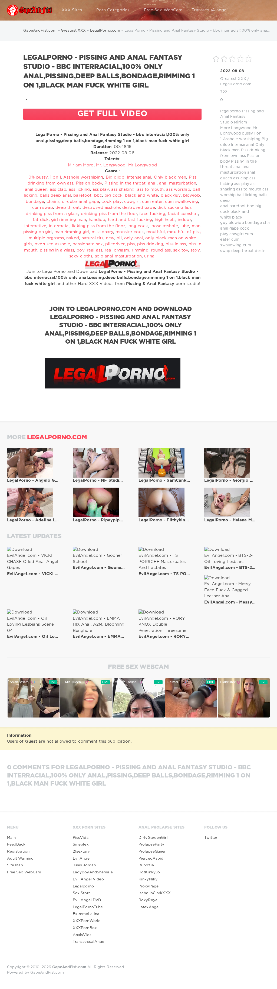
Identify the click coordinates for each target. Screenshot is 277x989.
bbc (250, 206)
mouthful (155, 232)
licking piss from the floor (98, 226)
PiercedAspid (150, 858)
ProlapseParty (151, 844)
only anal (133, 238)
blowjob (236, 222)
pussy (247, 133)
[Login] (262, 10)
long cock (137, 226)
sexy (194, 250)
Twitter (210, 837)
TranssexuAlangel (209, 10)
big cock (113, 195)
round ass (161, 250)
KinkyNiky (147, 879)
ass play (241, 184)
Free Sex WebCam (163, 10)
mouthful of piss (183, 232)
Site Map (15, 865)
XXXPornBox (85, 928)
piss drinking (150, 244)
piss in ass (176, 244)
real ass (94, 250)
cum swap (42, 207)
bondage (253, 222)
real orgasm (117, 250)
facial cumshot (183, 214)
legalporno (230, 111)
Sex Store (82, 893)
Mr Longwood (142, 165)
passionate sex (87, 244)
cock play (111, 201)
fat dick (41, 220)
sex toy (180, 250)
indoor (184, 220)
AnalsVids (82, 935)
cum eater (152, 201)
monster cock (130, 232)
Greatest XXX (233, 79)
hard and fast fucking (130, 220)
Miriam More (80, 165)
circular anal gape (80, 201)
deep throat (242, 251)
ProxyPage (148, 886)
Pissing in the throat (125, 183)
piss (131, 244)
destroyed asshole (101, 207)
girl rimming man (68, 220)
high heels (165, 220)
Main (11, 837)
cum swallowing (181, 201)
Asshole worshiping (241, 139)
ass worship (178, 189)
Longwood (241, 128)
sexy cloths (80, 256)
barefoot (237, 206)
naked (72, 238)
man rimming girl (71, 232)
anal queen (36, 189)
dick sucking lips (174, 207)
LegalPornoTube (88, 907)
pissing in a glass (57, 250)
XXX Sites (72, 10)
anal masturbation (177, 183)
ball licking (247, 195)
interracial (59, 226)
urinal (150, 256)
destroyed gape (138, 207)
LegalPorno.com (235, 84)
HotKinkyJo (149, 872)
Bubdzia (146, 865)
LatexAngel (149, 907)
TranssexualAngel (89, 941)
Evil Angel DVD (87, 900)
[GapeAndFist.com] (29, 10)
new (110, 238)
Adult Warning (20, 858)
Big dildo (115, 177)
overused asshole (52, 244)
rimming (140, 250)
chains (269, 222)
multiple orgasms (46, 238)
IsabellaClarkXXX (154, 893)
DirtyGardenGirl (153, 837)
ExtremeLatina (86, 914)
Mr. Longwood (111, 165)
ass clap (240, 178)
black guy (171, 195)
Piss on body (89, 183)
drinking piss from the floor (109, 214)
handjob (97, 220)
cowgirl (236, 234)
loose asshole (164, 226)
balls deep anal (55, 195)
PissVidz (81, 837)
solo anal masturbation (118, 256)
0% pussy (38, 177)
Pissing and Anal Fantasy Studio (242, 117)
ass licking (79, 189)
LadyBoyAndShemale (93, 872)
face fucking (152, 214)
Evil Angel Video (88, 879)
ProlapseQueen (152, 851)
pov (80, 250)
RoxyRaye (147, 900)
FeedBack (16, 844)
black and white (141, 195)
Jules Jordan (84, 865)
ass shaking (122, 189)
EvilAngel (82, 858)
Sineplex (81, 844)
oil (119, 238)
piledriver (114, 244)
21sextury (81, 851)
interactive (35, 226)
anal (237, 167)
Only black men (170, 177)
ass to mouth (248, 189)
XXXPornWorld (87, 921)
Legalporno (83, 886)
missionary (102, 232)
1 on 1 (55, 177)
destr (260, 251)
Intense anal (242, 144)
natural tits (92, 238)
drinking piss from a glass (52, 214)
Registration (18, 851)
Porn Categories (113, 10)
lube (184, 226)
